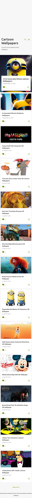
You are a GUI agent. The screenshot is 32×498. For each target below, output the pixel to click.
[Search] (25, 39)
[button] (28, 87)
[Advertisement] (16, 20)
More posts (16, 487)
